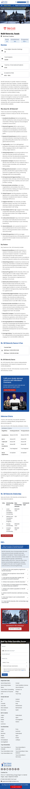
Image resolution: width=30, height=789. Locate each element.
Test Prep (18, 694)
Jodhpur (18, 740)
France (17, 701)
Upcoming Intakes (6, 685)
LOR (2, 694)
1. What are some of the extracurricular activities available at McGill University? (12, 546)
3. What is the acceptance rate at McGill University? (13, 574)
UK (1, 701)
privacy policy (7, 671)
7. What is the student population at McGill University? (13, 589)
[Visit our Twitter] (13, 769)
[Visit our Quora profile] (18, 769)
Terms (22, 670)
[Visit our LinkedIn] (10, 769)
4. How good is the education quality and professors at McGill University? (13, 578)
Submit (5, 674)
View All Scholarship (7, 535)
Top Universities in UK (6, 753)
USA (2, 699)
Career (17, 683)
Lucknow (3, 724)
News (2, 687)
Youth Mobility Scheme (22, 685)
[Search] (16, 2)
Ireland (17, 699)
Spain (17, 710)
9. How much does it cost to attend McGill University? (13, 597)
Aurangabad (19, 719)
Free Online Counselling (7, 689)
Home (2, 8)
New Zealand (4, 708)
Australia (3, 705)
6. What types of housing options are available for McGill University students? (14, 585)
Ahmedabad (4, 740)
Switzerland (19, 705)
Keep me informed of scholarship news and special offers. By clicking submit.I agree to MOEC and (15, 670)
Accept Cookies (16, 787)
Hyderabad (19, 715)
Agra (17, 717)
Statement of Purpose (7, 691)
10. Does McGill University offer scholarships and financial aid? (15, 601)
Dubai (17, 737)
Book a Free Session (10, 390)
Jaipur (2, 715)
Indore (17, 722)
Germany (3, 710)
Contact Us (19, 689)
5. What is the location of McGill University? (13, 582)
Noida (2, 719)
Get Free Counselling (15, 628)
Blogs (17, 691)
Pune (2, 722)
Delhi (2, 717)
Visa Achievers (20, 687)
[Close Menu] (28, 2)
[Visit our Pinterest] (15, 769)
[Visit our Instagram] (2, 769)
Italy (17, 703)
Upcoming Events (5, 683)
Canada (8, 8)
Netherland (19, 708)
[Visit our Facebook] (5, 769)
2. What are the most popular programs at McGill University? (13, 570)
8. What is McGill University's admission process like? (15, 593)
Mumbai (3, 733)
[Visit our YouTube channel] (7, 769)
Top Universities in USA (7, 751)
